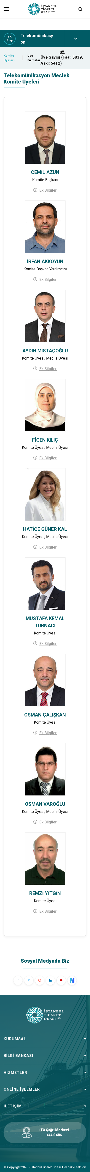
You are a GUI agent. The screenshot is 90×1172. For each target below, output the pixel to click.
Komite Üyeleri (9, 58)
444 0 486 (54, 1135)
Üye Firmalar (34, 58)
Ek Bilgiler (48, 190)
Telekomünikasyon (36, 38)
